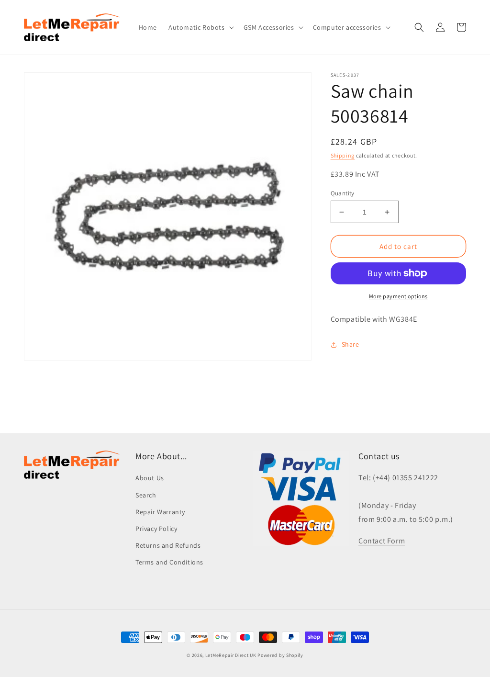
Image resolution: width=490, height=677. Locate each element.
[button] (200, 27)
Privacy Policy (156, 528)
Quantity (343, 193)
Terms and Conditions (169, 562)
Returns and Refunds (167, 545)
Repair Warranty (160, 512)
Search (145, 495)
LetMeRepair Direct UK (230, 655)
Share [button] (350, 344)
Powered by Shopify (280, 655)
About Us (149, 478)
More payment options (398, 296)
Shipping (343, 155)
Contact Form (381, 541)
